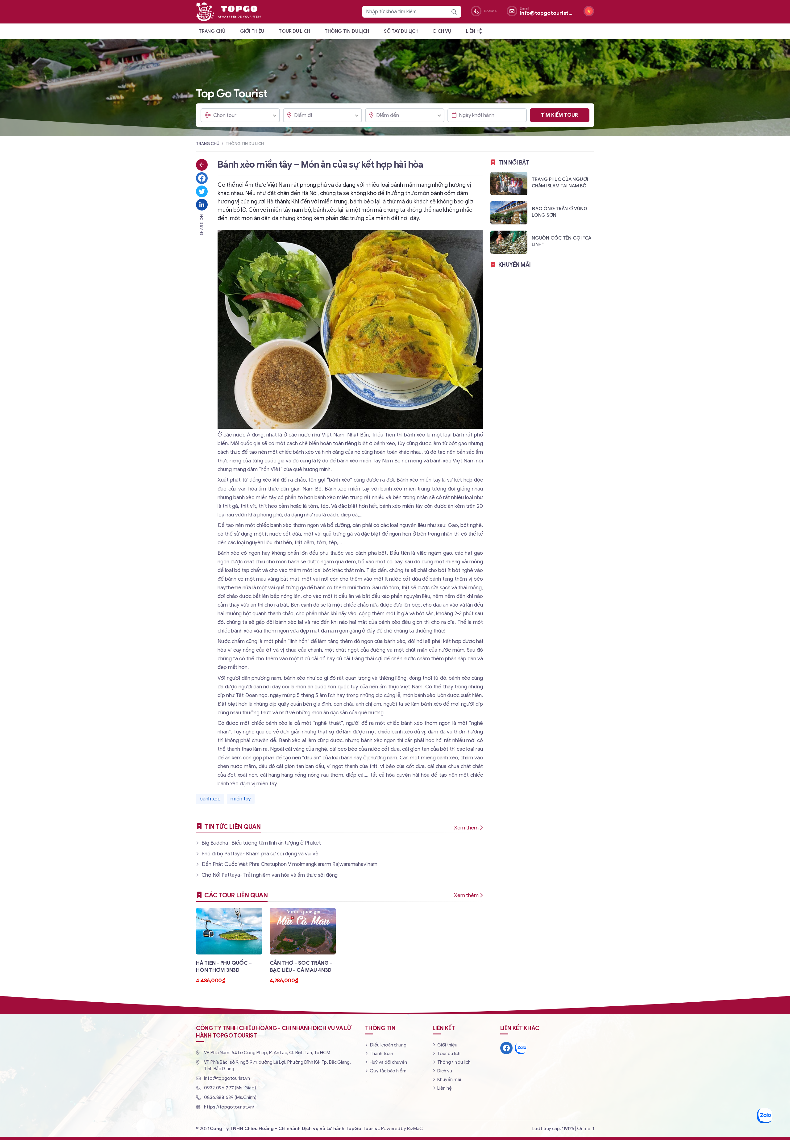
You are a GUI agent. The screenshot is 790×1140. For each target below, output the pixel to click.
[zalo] (521, 1048)
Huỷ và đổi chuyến (388, 1062)
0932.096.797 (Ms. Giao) (230, 1088)
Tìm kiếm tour (559, 115)
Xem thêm (466, 828)
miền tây (241, 798)
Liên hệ (474, 31)
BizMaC (414, 1128)
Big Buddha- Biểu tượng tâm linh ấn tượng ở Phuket (261, 843)
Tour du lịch (294, 31)
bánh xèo (210, 798)
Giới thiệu (252, 31)
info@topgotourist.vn (227, 1078)
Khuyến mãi (449, 1079)
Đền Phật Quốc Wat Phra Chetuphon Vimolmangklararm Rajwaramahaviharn (289, 864)
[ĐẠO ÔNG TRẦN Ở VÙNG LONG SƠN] (542, 212)
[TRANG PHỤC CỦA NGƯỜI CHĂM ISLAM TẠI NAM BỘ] (542, 183)
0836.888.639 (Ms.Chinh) (230, 1097)
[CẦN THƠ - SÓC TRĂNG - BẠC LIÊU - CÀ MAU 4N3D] (303, 946)
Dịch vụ (442, 31)
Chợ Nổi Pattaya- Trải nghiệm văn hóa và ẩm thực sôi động (270, 875)
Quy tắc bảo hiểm (388, 1071)
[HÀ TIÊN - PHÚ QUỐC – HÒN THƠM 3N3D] (229, 946)
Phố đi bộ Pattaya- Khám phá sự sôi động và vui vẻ (260, 853)
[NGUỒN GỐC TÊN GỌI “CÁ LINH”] (542, 242)
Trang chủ (212, 31)
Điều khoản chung (388, 1045)
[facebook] (506, 1048)
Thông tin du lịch (347, 31)
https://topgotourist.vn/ (229, 1107)
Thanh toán (381, 1053)
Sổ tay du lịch (401, 31)
